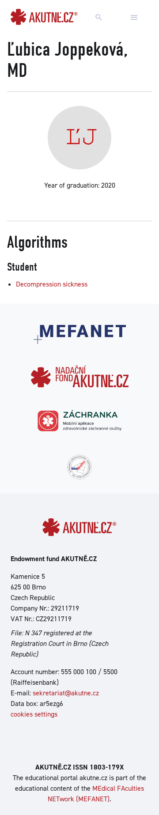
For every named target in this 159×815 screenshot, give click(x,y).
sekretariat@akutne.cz (66, 693)
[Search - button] (99, 17)
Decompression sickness (51, 284)
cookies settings (34, 714)
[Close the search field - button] (134, 17)
